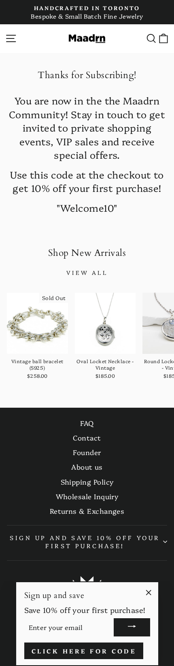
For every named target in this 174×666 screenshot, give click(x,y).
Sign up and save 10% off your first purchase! (85, 541)
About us (87, 466)
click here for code (84, 651)
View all (87, 272)
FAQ (86, 423)
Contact (87, 437)
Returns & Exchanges (87, 510)
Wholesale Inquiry (87, 496)
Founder (87, 452)
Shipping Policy (87, 481)
